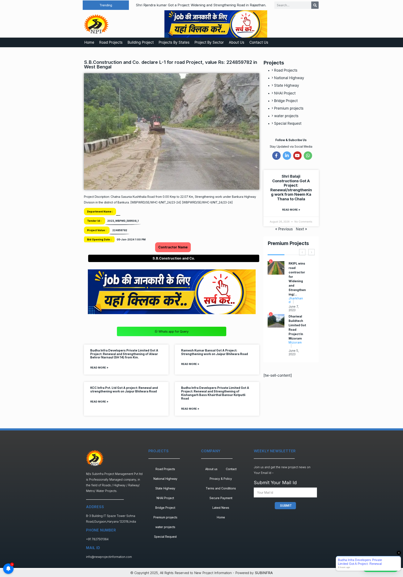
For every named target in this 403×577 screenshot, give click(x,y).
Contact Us (258, 42)
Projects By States (174, 42)
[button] (106, 5)
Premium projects (289, 108)
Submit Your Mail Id (275, 482)
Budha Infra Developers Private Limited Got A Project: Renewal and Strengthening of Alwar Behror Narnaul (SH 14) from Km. (124, 354)
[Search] (315, 5)
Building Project (141, 42)
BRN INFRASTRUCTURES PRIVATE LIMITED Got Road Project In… (297, 277)
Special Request (287, 123)
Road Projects (111, 42)
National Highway (289, 78)
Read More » (99, 367)
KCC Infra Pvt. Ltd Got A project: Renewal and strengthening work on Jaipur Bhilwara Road (124, 389)
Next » (301, 229)
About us (211, 469)
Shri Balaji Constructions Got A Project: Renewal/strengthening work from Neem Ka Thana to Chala (291, 187)
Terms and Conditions (221, 488)
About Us (236, 42)
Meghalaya (296, 339)
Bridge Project (286, 101)
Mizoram (295, 294)
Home (89, 42)
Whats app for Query (173, 331)
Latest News (220, 507)
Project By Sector (209, 42)
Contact (231, 469)
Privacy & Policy (221, 478)
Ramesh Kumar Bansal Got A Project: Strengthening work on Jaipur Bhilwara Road (214, 352)
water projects (286, 116)
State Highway (286, 85)
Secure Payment (220, 498)
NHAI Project (285, 93)
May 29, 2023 (294, 303)
